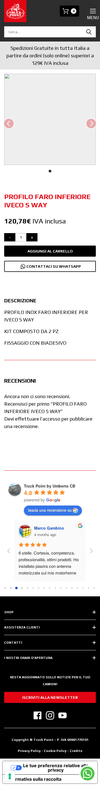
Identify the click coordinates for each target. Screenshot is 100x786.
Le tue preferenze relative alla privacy (55, 768)
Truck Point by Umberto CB (49, 486)
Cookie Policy (55, 751)
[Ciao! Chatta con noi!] (87, 773)
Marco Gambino (49, 528)
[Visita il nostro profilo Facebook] (37, 715)
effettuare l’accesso (37, 419)
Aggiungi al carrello (50, 251)
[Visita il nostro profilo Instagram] (50, 715)
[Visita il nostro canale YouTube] (62, 715)
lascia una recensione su (50, 510)
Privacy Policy (29, 751)
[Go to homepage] (15, 11)
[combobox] (50, 31)
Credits (76, 751)
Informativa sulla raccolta (34, 779)
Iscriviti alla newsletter (50, 697)
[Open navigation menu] (93, 11)
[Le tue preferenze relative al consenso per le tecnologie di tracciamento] (9, 776)
